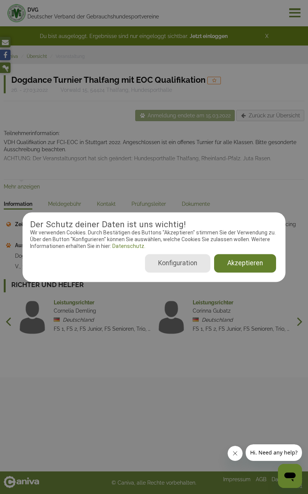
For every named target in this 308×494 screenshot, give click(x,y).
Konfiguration (177, 263)
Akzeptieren (245, 263)
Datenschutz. (128, 246)
